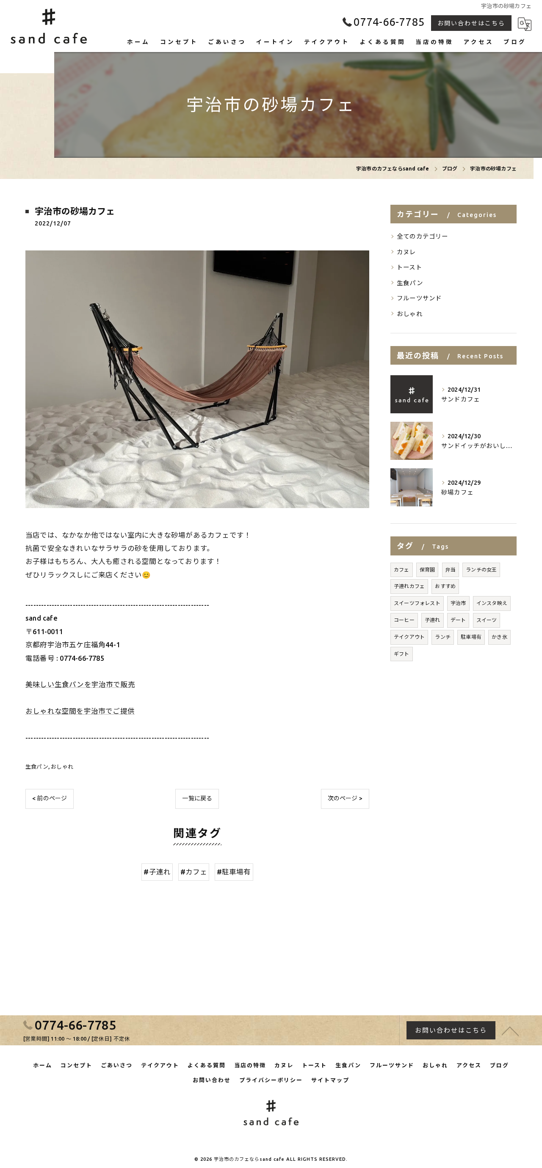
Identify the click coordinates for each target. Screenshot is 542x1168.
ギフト (401, 654)
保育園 (427, 569)
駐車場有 (471, 637)
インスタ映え (491, 603)
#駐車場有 (234, 872)
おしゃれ (62, 767)
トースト (409, 267)
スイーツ (486, 620)
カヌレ (406, 252)
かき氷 (499, 637)
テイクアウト (409, 637)
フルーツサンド (419, 298)
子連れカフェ (409, 586)
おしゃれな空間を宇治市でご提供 (80, 711)
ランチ (443, 637)
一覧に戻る (197, 798)
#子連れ (157, 872)
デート (458, 620)
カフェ (401, 569)
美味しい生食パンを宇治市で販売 (80, 684)
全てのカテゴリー (422, 236)
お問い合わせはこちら (471, 23)
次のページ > (345, 798)
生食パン (36, 767)
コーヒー (404, 620)
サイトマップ (330, 1080)
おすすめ (445, 586)
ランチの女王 (481, 569)
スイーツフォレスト (417, 603)
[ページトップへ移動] (510, 1030)
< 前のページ (49, 798)
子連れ (432, 620)
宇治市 (458, 603)
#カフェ (193, 872)
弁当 (450, 569)
